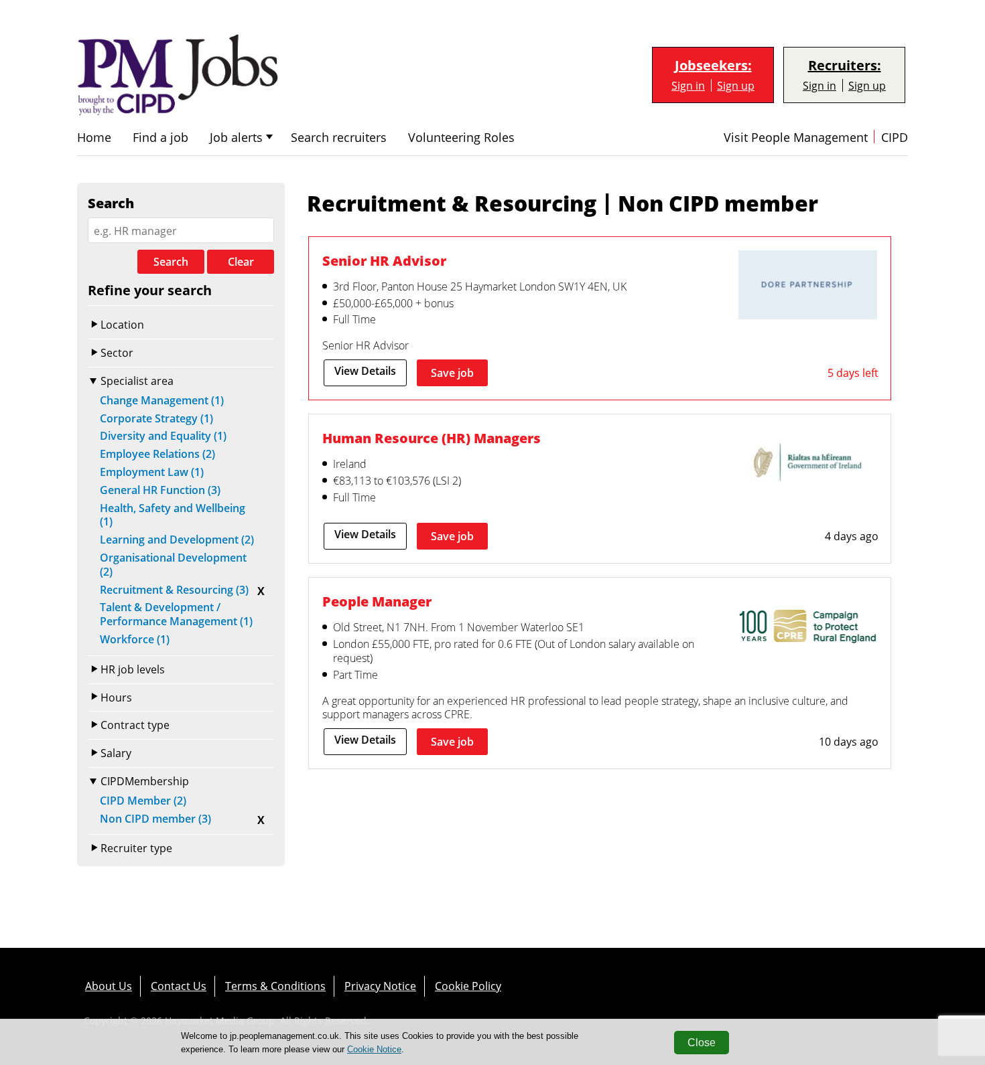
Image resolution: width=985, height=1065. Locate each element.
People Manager (377, 601)
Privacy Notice (380, 986)
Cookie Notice (374, 1049)
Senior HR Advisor (384, 260)
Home (94, 137)
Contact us (178, 986)
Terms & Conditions (275, 986)
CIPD (894, 137)
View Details (365, 370)
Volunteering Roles (461, 137)
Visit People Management (796, 137)
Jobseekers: (713, 66)
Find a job (160, 137)
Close (701, 1042)
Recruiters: (844, 66)
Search (170, 261)
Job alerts (236, 137)
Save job (452, 372)
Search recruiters (339, 137)
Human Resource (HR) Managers (431, 437)
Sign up (735, 85)
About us (108, 986)
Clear (241, 261)
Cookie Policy (468, 986)
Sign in (688, 85)
